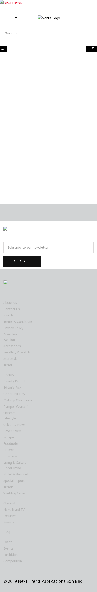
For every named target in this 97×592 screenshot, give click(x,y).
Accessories (12, 346)
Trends (8, 487)
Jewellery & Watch (16, 352)
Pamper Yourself (15, 406)
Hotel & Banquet (15, 474)
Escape (8, 437)
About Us (10, 302)
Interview (10, 456)
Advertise (10, 334)
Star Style (10, 358)
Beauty (8, 375)
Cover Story (12, 431)
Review (8, 522)
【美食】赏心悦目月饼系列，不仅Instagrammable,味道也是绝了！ (48, 137)
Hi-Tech (8, 450)
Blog (6, 532)
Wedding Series (14, 493)
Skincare (9, 413)
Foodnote (21, 117)
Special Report (14, 480)
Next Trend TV (14, 509)
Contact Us (11, 309)
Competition (12, 561)
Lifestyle (35, 117)
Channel (9, 503)
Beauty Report (14, 381)
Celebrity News (14, 424)
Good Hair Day (14, 394)
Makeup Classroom (17, 400)
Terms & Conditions (18, 321)
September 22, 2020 (27, 180)
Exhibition (10, 554)
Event (7, 542)
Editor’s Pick (12, 387)
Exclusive (9, 516)
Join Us (8, 315)
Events (8, 548)
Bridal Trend (12, 468)
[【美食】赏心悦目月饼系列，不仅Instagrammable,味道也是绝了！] (48, 90)
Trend (7, 365)
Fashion (9, 339)
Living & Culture (15, 462)
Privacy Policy (13, 328)
